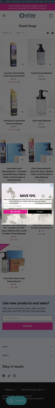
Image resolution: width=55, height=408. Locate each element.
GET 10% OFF (15, 212)
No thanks (40, 212)
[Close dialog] (51, 185)
